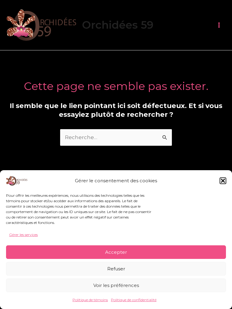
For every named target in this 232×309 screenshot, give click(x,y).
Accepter (116, 252)
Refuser (116, 269)
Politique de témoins (90, 300)
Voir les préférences (116, 285)
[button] (223, 181)
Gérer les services (23, 234)
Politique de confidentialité (133, 300)
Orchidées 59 (117, 24)
